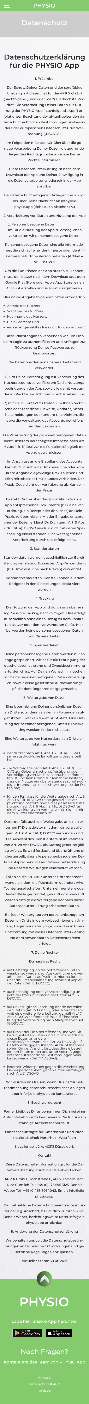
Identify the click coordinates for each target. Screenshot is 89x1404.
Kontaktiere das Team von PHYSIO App (44, 1362)
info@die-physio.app (37, 1094)
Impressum (44, 1390)
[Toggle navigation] (7, 5)
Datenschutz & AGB (44, 1384)
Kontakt (44, 1378)
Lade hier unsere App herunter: (44, 1321)
